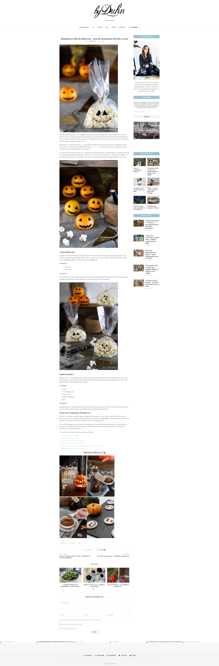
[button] (61, 578)
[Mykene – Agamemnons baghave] (140, 162)
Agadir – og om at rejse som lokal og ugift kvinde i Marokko (152, 190)
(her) (75, 397)
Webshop (114, 27)
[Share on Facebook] (99, 550)
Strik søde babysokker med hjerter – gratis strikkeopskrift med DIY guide (152, 254)
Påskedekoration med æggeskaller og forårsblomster (139, 207)
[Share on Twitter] (101, 550)
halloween (63, 543)
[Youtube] (134, 27)
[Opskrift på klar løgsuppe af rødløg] (153, 200)
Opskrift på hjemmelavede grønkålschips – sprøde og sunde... (70, 585)
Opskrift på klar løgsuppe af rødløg (152, 207)
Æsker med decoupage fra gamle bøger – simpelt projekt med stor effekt (152, 239)
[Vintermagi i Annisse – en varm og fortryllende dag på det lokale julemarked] (139, 223)
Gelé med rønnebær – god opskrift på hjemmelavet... (118, 585)
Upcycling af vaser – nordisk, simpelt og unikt (139, 189)
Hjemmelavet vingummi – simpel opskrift (73, 443)
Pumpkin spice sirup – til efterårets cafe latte (74, 448)
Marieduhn (93, 41)
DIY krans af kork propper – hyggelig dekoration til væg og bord (152, 283)
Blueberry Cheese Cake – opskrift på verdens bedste (94, 585)
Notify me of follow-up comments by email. (70, 624)
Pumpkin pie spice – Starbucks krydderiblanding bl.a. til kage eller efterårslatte (82, 446)
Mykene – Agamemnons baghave (137, 169)
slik (84, 543)
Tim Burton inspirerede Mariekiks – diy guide (74, 441)
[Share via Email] (104, 550)
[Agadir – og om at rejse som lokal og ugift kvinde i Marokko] (153, 182)
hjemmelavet (72, 543)
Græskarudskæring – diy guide (70, 435)
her (69, 378)
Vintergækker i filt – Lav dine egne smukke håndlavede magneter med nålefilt (153, 171)
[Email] (136, 27)
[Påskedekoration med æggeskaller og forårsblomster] (140, 200)
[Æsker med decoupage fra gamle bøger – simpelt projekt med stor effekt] (139, 238)
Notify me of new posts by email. (67, 629)
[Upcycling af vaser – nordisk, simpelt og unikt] (140, 182)
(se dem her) (95, 147)
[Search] (139, 27)
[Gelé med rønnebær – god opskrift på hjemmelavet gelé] (118, 575)
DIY (93, 27)
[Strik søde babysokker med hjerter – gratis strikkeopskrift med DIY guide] (139, 253)
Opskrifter (100, 27)
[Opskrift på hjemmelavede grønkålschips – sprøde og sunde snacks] (70, 575)
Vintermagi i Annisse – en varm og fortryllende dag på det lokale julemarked (152, 224)
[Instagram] (130, 27)
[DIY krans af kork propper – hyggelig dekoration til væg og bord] (139, 283)
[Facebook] (128, 27)
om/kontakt (122, 27)
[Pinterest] (132, 27)
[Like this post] (97, 550)
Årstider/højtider (84, 27)
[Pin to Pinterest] (102, 550)
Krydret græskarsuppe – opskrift (71, 438)
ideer (79, 543)
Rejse (106, 27)
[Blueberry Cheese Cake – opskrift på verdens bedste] (94, 575)
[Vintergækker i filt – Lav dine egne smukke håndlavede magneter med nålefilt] (153, 162)
